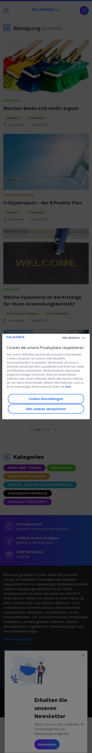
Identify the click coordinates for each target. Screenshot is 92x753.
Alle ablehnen (71, 337)
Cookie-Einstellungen (46, 399)
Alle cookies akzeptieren (46, 409)
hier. (68, 387)
